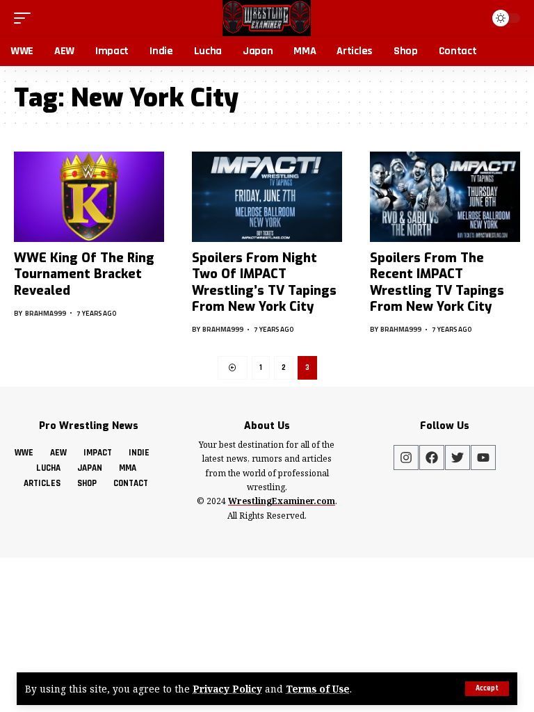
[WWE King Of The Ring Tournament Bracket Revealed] (89, 197)
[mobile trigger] (26, 18)
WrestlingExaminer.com (281, 501)
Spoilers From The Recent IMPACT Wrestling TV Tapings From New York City (437, 282)
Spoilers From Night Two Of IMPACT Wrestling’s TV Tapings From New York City (264, 282)
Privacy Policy (227, 688)
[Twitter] (457, 457)
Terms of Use (318, 688)
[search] (471, 18)
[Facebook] (431, 457)
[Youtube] (483, 457)
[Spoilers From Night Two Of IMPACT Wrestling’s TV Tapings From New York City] (267, 197)
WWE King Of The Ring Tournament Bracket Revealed (84, 274)
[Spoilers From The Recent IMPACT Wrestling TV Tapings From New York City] (445, 197)
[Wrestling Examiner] (266, 18)
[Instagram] (406, 457)
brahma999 (45, 313)
